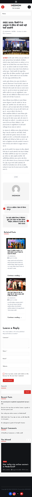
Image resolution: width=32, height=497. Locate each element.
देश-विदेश (14, 31)
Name (5, 351)
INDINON (7, 31)
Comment (6, 337)
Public (4, 461)
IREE (16, 177)
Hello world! (19, 433)
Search (4, 386)
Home (4, 13)
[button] (27, 440)
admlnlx (8, 469)
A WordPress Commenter (8, 433)
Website (5, 366)
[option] (16, 457)
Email (5, 358)
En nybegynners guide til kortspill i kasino (13, 422)
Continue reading (14, 275)
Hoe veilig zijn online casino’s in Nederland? (13, 413)
